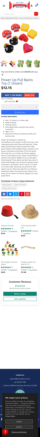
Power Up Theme (20, 184)
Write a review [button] (20, 294)
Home (2, 18)
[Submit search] (36, 14)
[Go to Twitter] (16, 194)
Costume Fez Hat (7, 225)
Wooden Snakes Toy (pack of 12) (28, 263)
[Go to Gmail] (27, 194)
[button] (5, 432)
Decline (19, 427)
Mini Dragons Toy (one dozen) (9, 263)
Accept (19, 421)
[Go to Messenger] (10, 194)
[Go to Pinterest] (21, 194)
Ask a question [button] (20, 299)
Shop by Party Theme (12, 18)
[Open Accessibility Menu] (31, 5)
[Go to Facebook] (4, 194)
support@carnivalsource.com (20, 379)
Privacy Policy (10, 416)
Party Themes (6, 184)
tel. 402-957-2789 (20, 382)
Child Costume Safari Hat (28, 226)
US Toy (3, 223)
